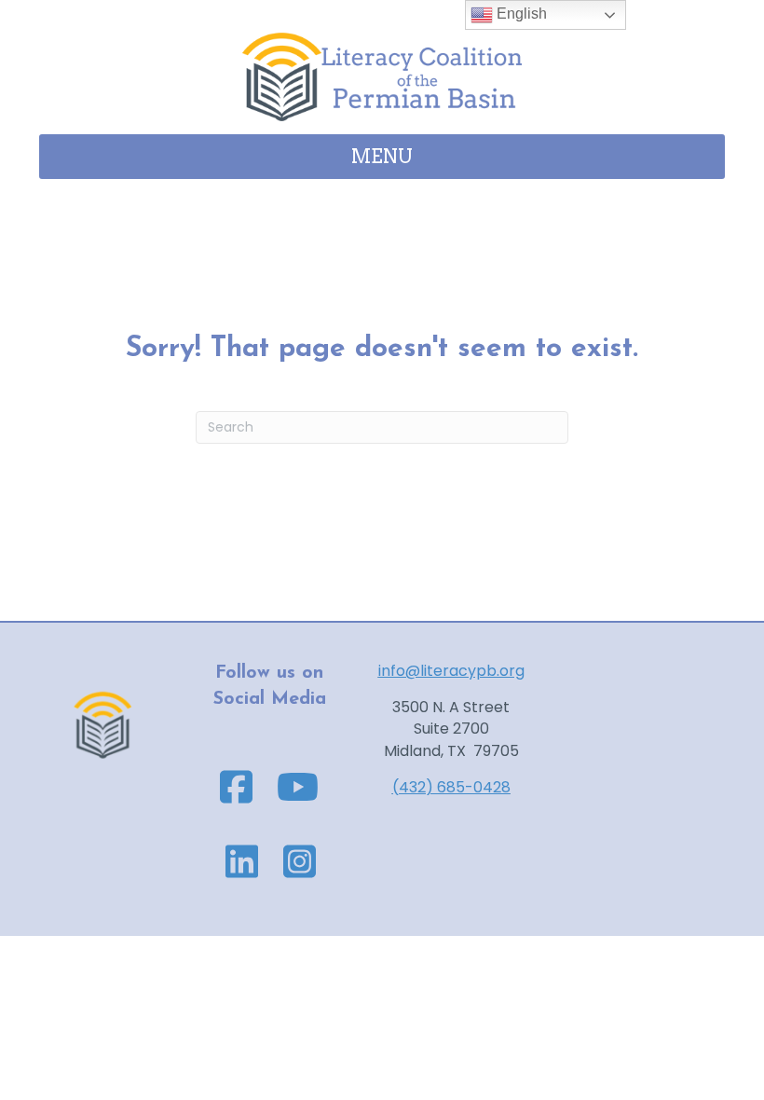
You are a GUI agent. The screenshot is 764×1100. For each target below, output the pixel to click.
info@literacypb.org (451, 670)
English (520, 13)
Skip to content (56, 10)
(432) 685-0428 (451, 787)
